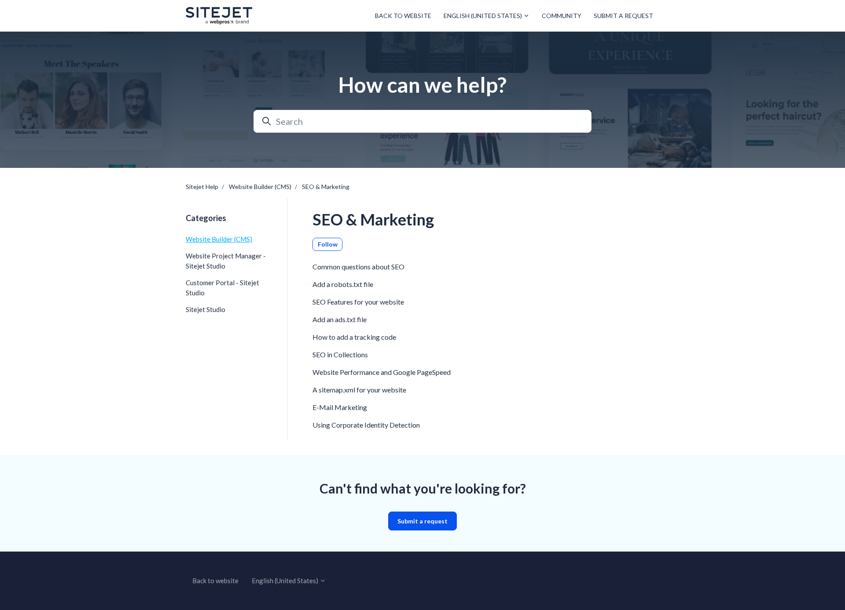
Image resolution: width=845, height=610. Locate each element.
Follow (328, 244)
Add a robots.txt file (342, 284)
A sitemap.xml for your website (359, 389)
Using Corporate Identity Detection (366, 425)
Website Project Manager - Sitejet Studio (226, 261)
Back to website (403, 15)
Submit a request (623, 15)
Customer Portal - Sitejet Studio (222, 288)
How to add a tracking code (354, 337)
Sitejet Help (202, 186)
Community (561, 15)
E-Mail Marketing (339, 407)
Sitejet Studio (205, 309)
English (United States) (483, 15)
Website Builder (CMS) (260, 186)
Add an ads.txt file (339, 319)
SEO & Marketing (325, 186)
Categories (206, 218)
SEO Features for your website (358, 302)
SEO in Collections (340, 354)
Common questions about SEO (358, 266)
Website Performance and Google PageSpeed (381, 372)
